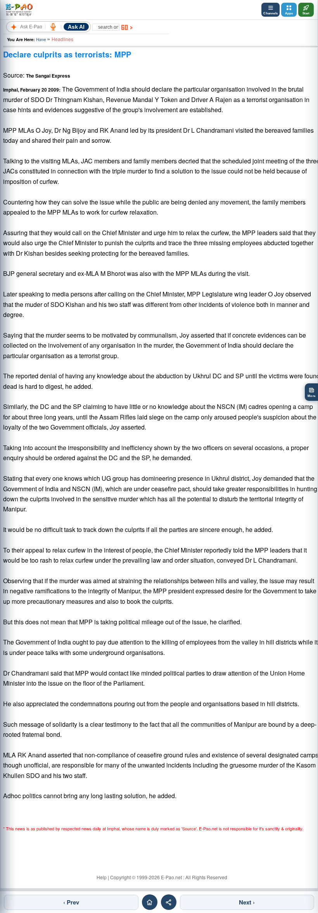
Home (41, 39)
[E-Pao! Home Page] (18, 9)
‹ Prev (71, 902)
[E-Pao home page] (149, 902)
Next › (247, 902)
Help (102, 877)
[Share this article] (168, 902)
